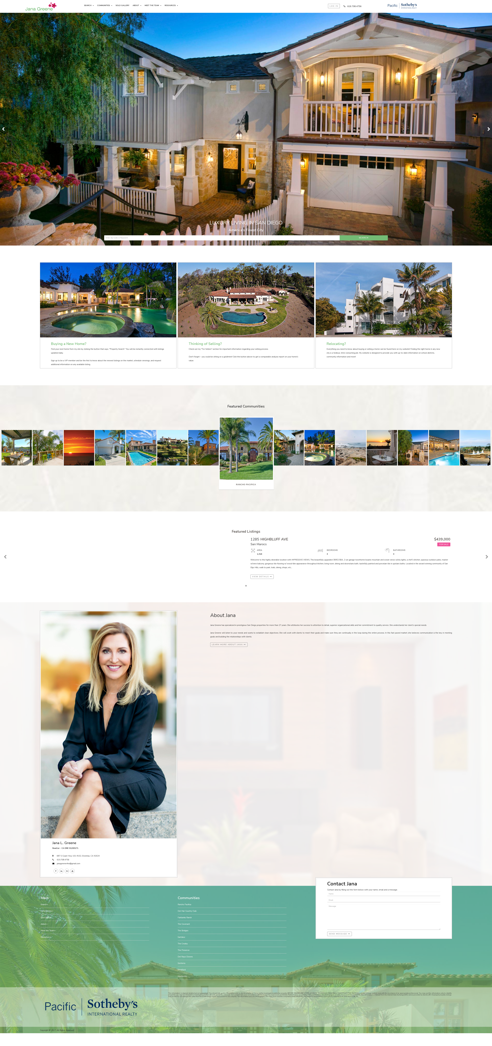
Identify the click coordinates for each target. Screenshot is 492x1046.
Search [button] (87, 5)
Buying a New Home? (68, 111)
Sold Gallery (122, 5)
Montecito (182, 743)
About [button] (136, 5)
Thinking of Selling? (205, 111)
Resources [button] (170, 5)
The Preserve (183, 717)
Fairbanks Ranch (185, 685)
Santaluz (181, 704)
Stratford (182, 737)
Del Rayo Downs (185, 724)
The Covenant (184, 691)
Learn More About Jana (228, 412)
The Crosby (183, 711)
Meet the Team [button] (152, 5)
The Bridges (183, 698)
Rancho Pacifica (184, 672)
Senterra (181, 730)
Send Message (338, 701)
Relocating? (336, 111)
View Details (261, 344)
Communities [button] (103, 5)
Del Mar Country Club (187, 678)
